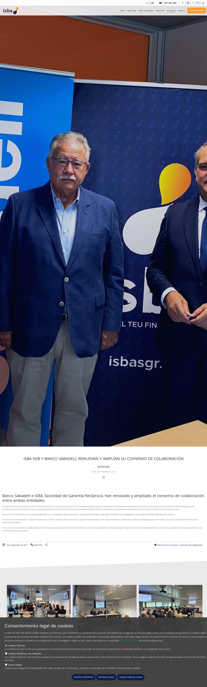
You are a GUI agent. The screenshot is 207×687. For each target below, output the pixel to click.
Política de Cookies (129, 640)
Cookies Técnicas (16, 645)
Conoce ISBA (131, 10)
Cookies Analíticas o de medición (24, 653)
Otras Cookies (15, 664)
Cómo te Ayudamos (146, 10)
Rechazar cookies (106, 677)
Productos (160, 10)
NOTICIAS (104, 467)
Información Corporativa (167, 545)
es (146, 3)
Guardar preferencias (83, 677)
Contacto (181, 10)
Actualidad (171, 10)
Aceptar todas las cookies (130, 677)
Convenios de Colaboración (190, 545)
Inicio (122, 10)
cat (152, 3)
